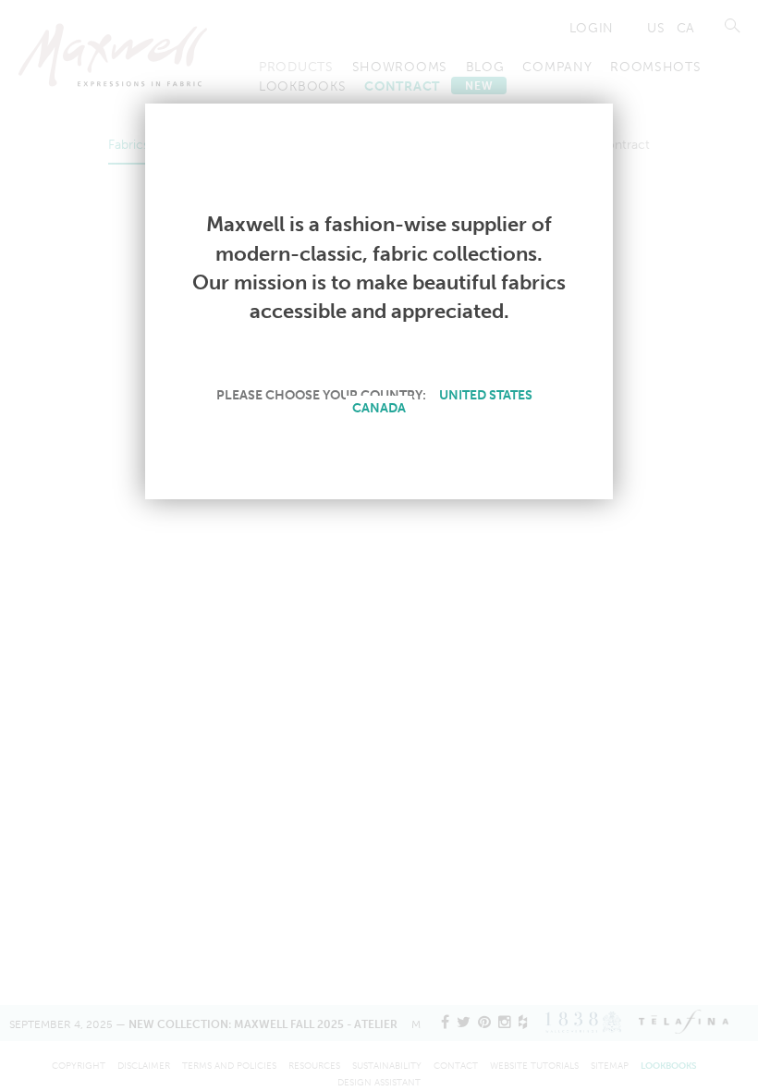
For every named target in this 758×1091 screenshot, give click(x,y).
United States (485, 394)
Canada (379, 407)
